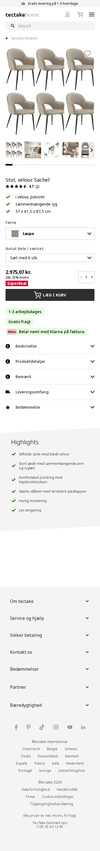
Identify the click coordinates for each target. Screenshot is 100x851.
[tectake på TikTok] (41, 727)
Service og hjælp (27, 618)
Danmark (72, 756)
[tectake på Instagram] (56, 727)
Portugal (25, 770)
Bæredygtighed (26, 705)
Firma (30, 796)
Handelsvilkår (67, 789)
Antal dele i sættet (25, 248)
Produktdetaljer (30, 361)
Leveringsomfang (32, 392)
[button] (14, 150)
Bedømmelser (24, 669)
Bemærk (23, 376)
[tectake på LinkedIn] (83, 727)
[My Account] (67, 14)
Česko (26, 756)
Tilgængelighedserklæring (51, 804)
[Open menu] (91, 14)
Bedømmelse (28, 407)
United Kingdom (71, 770)
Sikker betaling (26, 635)
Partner (18, 687)
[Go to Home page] (23, 14)
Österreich (31, 749)
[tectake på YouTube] (70, 727)
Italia (55, 763)
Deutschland (48, 756)
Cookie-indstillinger (58, 796)
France (39, 763)
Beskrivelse (26, 346)
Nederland (75, 763)
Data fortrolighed (36, 789)
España (22, 763)
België (52, 749)
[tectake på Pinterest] (28, 727)
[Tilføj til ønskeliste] (87, 53)
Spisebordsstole (24, 38)
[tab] (9, 165)
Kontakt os (21, 652)
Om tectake (22, 601)
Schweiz (71, 749)
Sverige (45, 770)
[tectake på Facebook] (16, 727)
